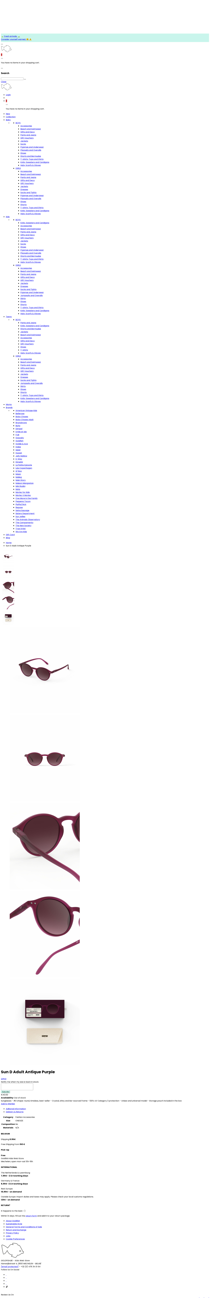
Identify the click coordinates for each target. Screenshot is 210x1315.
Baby (8, 119)
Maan (18, 474)
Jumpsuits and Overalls (31, 295)
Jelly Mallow (21, 456)
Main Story (21, 480)
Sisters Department (25, 513)
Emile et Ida (21, 431)
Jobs (8, 1236)
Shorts (23, 204)
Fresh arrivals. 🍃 (11, 36)
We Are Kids (21, 531)
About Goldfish (13, 1220)
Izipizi (18, 450)
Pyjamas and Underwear (32, 147)
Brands (9, 407)
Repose (19, 507)
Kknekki (19, 462)
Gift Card (10, 534)
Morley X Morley (23, 495)
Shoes (23, 153)
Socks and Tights (28, 192)
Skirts (23, 298)
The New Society (23, 525)
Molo (18, 489)
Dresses (24, 189)
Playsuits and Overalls (30, 150)
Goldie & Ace (22, 443)
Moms (9, 404)
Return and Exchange (16, 1230)
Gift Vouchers (27, 138)
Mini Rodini (20, 486)
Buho (18, 425)
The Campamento (24, 522)
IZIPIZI (3, 1078)
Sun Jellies (20, 516)
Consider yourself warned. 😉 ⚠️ (16, 39)
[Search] (25, 79)
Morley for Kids (23, 492)
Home (9, 542)
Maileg (19, 477)
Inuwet (19, 453)
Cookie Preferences (15, 1239)
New (8, 113)
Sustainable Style (14, 1223)
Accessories (26, 126)
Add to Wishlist (8, 1103)
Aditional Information (16, 1108)
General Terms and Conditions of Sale (24, 1226)
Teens (9, 316)
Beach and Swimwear (30, 129)
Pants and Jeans (28, 135)
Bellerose (20, 413)
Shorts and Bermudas (30, 156)
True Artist (21, 528)
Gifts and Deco (27, 132)
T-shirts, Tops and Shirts (32, 159)
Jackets (24, 141)
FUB (17, 434)
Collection (11, 116)
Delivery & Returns (14, 1111)
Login (8, 94)
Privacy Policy (12, 1233)
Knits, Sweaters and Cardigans (34, 162)
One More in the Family (27, 498)
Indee (18, 446)
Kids (8, 216)
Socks (23, 144)
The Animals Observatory (28, 519)
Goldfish (19, 440)
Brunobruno (21, 422)
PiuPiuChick (21, 504)
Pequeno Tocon (23, 501)
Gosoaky (20, 437)
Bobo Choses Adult (25, 419)
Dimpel (19, 428)
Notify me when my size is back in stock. (20, 1082)
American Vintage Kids (26, 410)
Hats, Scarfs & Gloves (30, 165)
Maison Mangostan (25, 483)
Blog (8, 537)
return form (31, 1215)
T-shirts (24, 350)
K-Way (19, 459)
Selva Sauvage (22, 510)
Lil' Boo (19, 471)
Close (3, 81)
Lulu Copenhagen (24, 468)
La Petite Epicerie (24, 465)
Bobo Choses (22, 416)
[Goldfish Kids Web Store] (6, 51)
